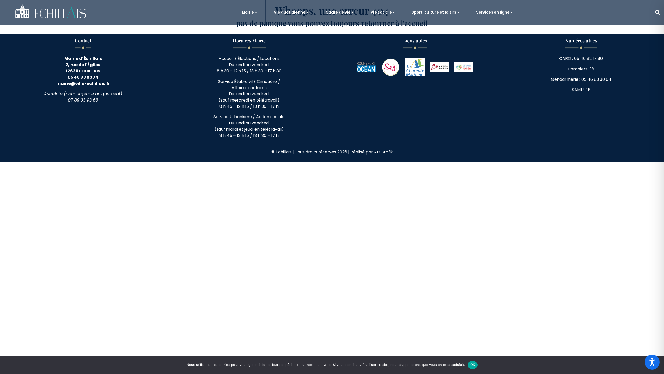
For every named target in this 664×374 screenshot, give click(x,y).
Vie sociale (381, 12)
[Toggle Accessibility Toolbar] (652, 362)
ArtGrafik (383, 152)
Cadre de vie (338, 12)
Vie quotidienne (290, 12)
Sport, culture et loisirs (434, 12)
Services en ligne (493, 12)
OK (472, 365)
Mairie (248, 12)
